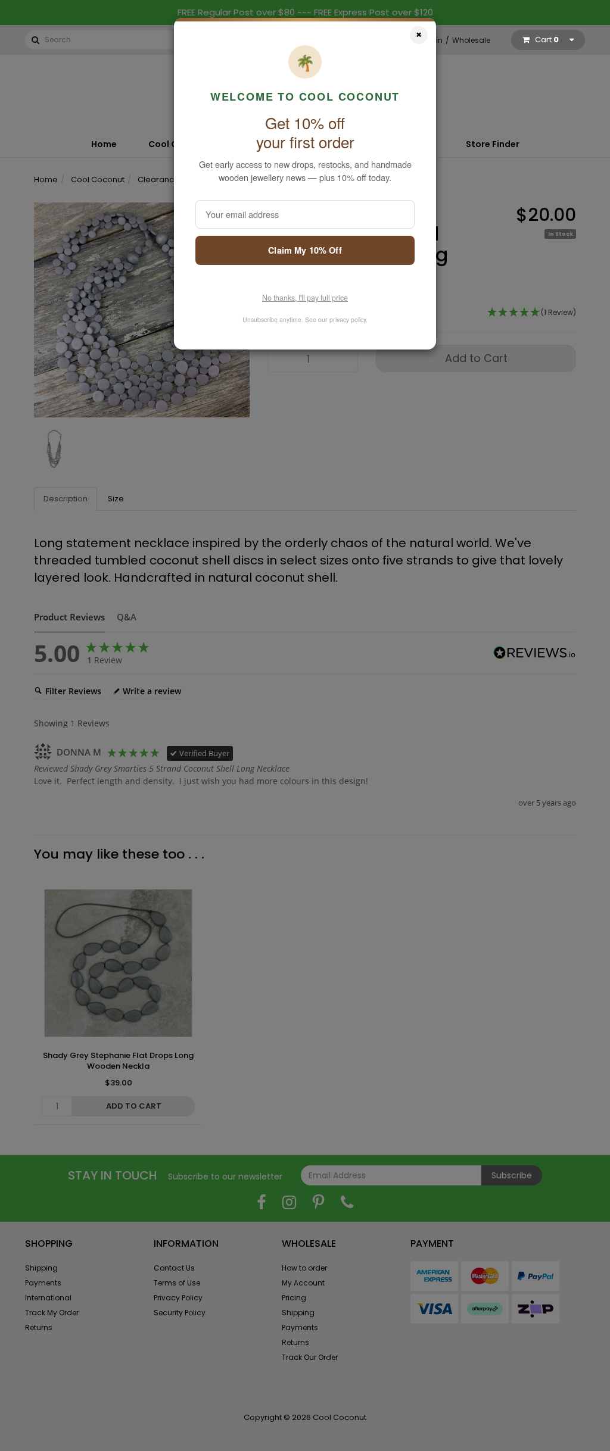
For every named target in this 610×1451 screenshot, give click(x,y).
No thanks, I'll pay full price (305, 297)
